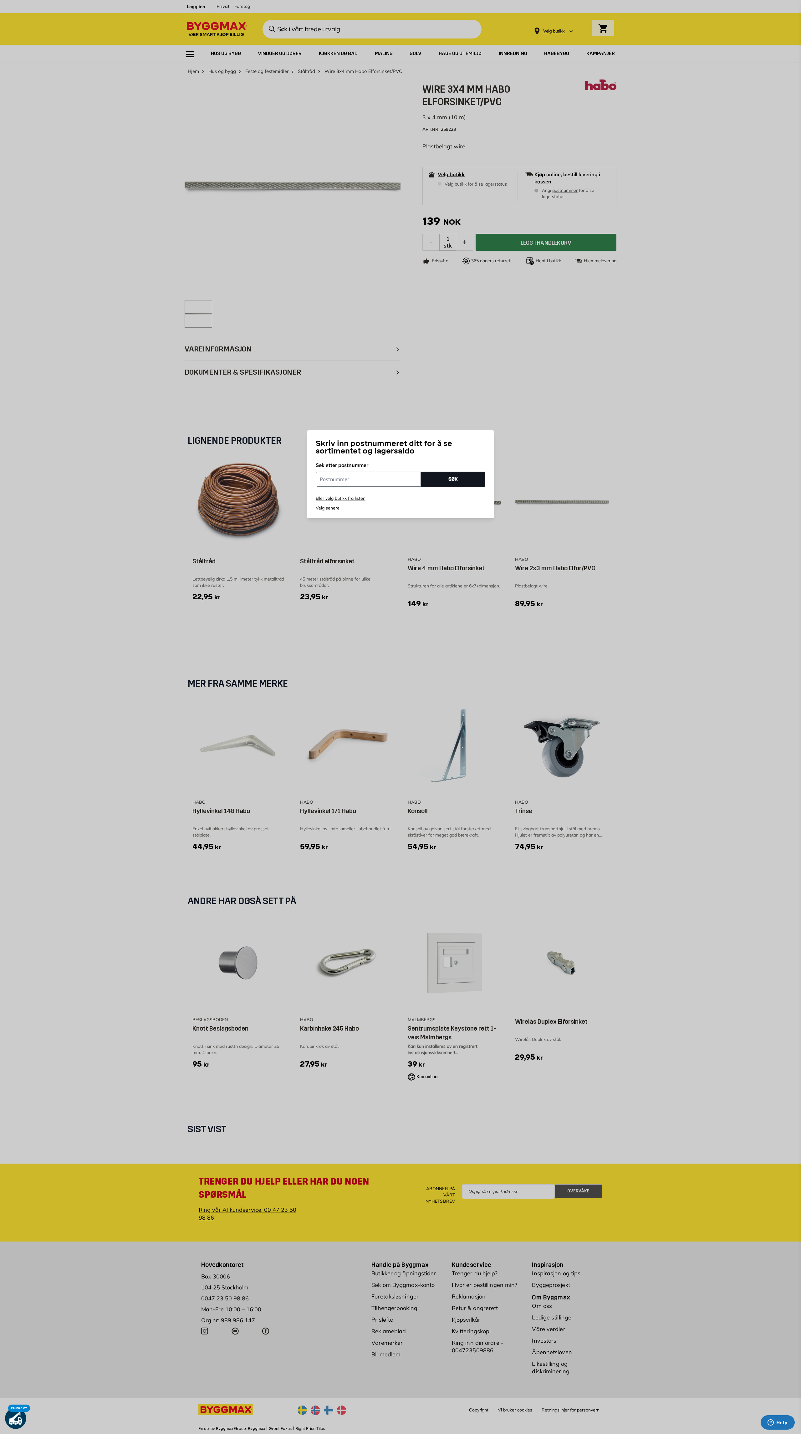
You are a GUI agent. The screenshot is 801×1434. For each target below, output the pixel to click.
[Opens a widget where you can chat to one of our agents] (777, 1423)
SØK (453, 479)
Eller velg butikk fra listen (340, 498)
